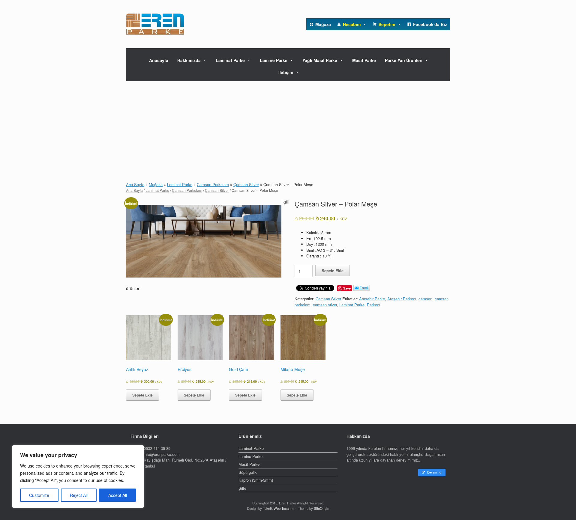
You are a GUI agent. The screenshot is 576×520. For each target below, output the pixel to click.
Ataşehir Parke (372, 299)
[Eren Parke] (155, 24)
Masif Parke (364, 60)
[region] (78, 476)
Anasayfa (158, 60)
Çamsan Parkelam (213, 184)
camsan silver (325, 305)
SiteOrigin (321, 508)
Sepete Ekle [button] (142, 395)
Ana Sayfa (135, 184)
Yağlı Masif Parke (319, 60)
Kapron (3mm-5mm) (255, 480)
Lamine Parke (273, 60)
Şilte (242, 488)
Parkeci (373, 305)
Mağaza (156, 184)
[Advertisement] (288, 126)
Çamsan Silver (246, 184)
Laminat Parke (230, 60)
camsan (425, 299)
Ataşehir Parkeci (401, 299)
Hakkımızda (189, 60)
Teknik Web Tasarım (278, 508)
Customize (39, 495)
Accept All (117, 495)
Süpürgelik (247, 472)
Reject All (79, 495)
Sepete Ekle (333, 270)
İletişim (285, 72)
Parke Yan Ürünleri (403, 60)
